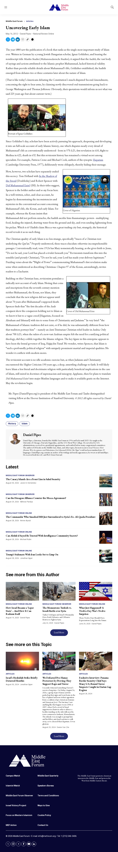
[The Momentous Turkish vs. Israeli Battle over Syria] (59, 591)
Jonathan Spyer (26, 558)
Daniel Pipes (25, 34)
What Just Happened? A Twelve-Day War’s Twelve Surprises (92, 611)
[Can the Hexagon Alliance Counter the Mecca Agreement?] (105, 499)
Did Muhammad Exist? (18, 185)
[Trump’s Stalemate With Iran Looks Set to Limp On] (105, 556)
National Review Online (43, 34)
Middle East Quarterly (48, 776)
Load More (59, 632)
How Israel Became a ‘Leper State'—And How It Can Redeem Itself (20, 611)
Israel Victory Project (16, 805)
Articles (29, 21)
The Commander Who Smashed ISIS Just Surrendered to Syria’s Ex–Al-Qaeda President (50, 516)
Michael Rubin (25, 539)
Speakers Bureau (46, 785)
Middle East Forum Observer (20, 475)
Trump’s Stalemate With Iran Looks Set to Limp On (32, 554)
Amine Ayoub (25, 521)
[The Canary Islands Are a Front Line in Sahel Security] (105, 480)
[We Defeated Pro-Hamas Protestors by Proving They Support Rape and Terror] (59, 661)
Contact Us (43, 825)
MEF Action (11, 825)
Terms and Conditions (48, 795)
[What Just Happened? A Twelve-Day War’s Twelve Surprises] (95, 591)
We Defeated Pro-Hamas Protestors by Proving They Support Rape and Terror (56, 681)
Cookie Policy (44, 815)
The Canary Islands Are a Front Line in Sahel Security (33, 479)
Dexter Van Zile (63, 727)
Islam (24, 423)
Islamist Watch (13, 785)
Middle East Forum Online (19, 513)
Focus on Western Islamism (19, 815)
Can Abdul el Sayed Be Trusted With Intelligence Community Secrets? (42, 535)
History (12, 423)
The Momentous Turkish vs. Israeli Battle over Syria (57, 609)
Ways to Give (44, 805)
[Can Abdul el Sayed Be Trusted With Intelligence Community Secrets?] (105, 537)
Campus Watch (13, 776)
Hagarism (98, 159)
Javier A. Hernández (28, 483)
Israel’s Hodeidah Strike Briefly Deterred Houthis (21, 679)
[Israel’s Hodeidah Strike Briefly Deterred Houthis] (22, 661)
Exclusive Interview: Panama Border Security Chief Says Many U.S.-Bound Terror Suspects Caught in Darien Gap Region (95, 684)
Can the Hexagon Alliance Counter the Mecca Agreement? (36, 498)
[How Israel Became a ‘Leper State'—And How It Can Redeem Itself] (22, 591)
